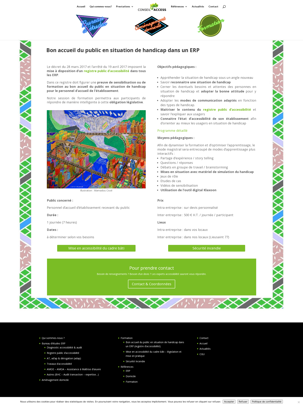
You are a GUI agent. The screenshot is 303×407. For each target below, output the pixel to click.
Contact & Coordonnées (151, 284)
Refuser (243, 401)
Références (177, 6)
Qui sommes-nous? (101, 6)
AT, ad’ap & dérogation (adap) (64, 358)
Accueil (81, 6)
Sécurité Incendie (135, 361)
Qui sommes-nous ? (53, 338)
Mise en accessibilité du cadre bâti (96, 248)
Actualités (198, 6)
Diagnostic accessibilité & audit (64, 347)
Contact (213, 6)
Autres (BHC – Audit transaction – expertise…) (73, 374)
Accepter (229, 401)
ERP (128, 370)
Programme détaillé (172, 130)
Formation (127, 338)
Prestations (123, 6)
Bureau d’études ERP (53, 343)
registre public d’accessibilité (106, 71)
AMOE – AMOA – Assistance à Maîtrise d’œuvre (74, 369)
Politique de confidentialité (266, 401)
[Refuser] (298, 402)
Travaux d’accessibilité (59, 363)
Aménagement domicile (55, 380)
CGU (202, 354)
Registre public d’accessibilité (63, 353)
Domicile (131, 376)
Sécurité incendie (207, 248)
